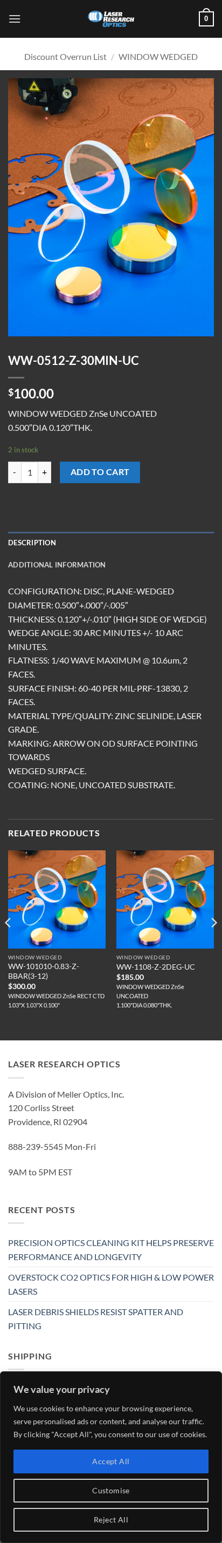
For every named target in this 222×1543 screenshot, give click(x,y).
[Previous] (8, 944)
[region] (111, 1457)
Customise (111, 1490)
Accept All (110, 1461)
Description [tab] (32, 542)
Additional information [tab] (57, 564)
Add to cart (100, 472)
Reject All (111, 1519)
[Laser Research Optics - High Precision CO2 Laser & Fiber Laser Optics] (111, 19)
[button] (14, 18)
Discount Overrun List (65, 56)
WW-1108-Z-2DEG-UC (155, 967)
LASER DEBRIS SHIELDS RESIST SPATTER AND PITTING (95, 1319)
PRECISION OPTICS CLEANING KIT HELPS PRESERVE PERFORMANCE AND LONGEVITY (111, 1249)
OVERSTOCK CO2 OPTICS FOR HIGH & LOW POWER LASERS (111, 1284)
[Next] (213, 944)
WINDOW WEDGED (158, 56)
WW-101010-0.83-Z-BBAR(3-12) (43, 971)
